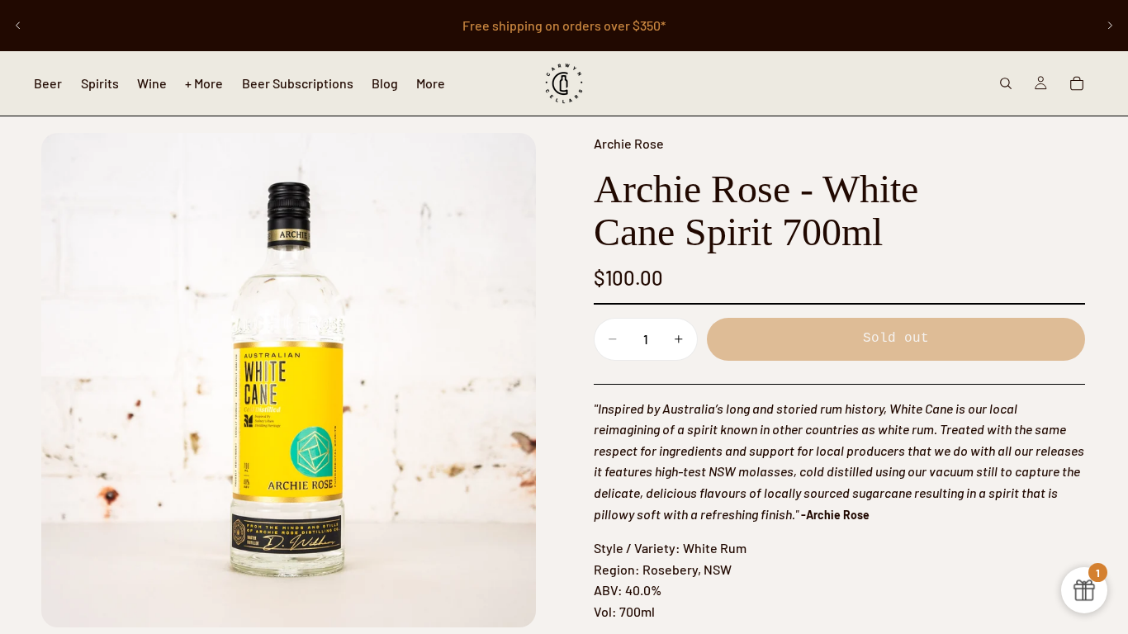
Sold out (896, 338)
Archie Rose (629, 143)
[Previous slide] (18, 25)
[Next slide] (1110, 25)
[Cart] (1077, 83)
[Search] (1006, 83)
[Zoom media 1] (288, 380)
